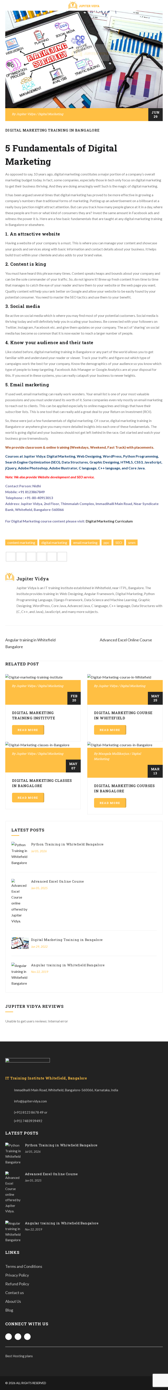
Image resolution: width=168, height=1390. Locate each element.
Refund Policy (17, 1283)
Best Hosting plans (19, 1356)
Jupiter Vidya (25, 114)
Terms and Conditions (23, 1266)
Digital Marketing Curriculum (109, 521)
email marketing (85, 542)
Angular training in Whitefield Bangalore (68, 965)
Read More (28, 730)
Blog (9, 1310)
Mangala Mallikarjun (113, 753)
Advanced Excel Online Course (57, 881)
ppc (106, 542)
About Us (13, 1301)
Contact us (14, 1292)
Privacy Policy (17, 1275)
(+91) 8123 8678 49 (29, 1112)
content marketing (21, 542)
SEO (119, 542)
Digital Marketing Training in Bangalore (52, 130)
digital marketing (54, 542)
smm (131, 542)
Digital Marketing (50, 114)
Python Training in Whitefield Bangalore (67, 844)
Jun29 (155, 114)
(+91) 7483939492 (28, 1121)
